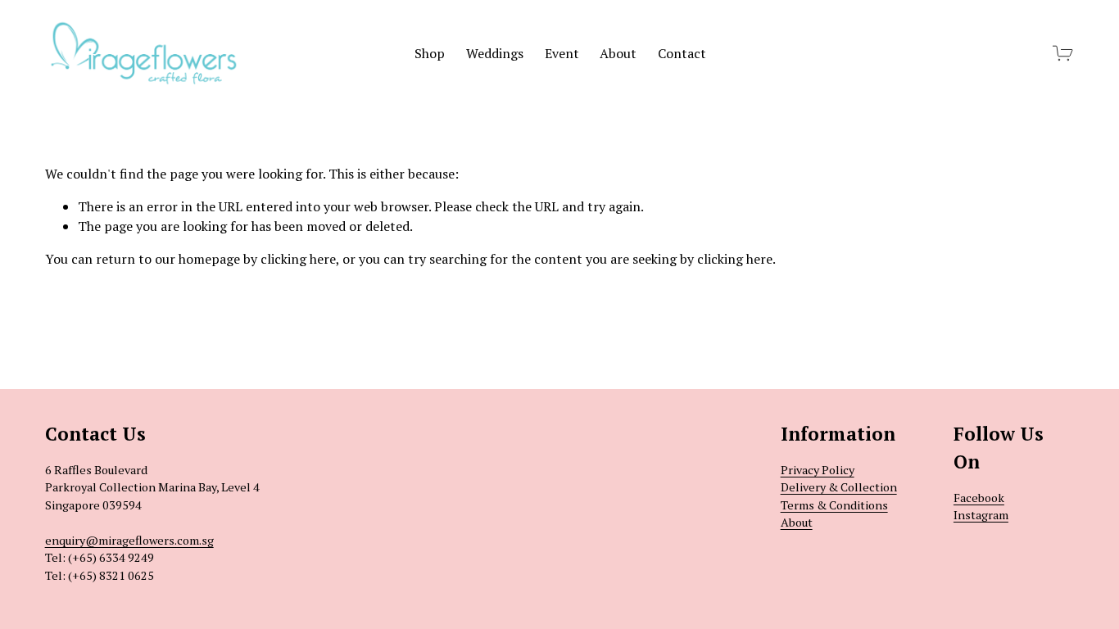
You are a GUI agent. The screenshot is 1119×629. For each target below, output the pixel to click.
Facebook (979, 497)
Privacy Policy (817, 469)
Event (562, 53)
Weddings (494, 53)
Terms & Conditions (834, 505)
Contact (682, 53)
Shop (430, 53)
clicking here (298, 259)
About (618, 53)
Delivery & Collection (839, 487)
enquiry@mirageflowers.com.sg (129, 540)
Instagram (981, 515)
